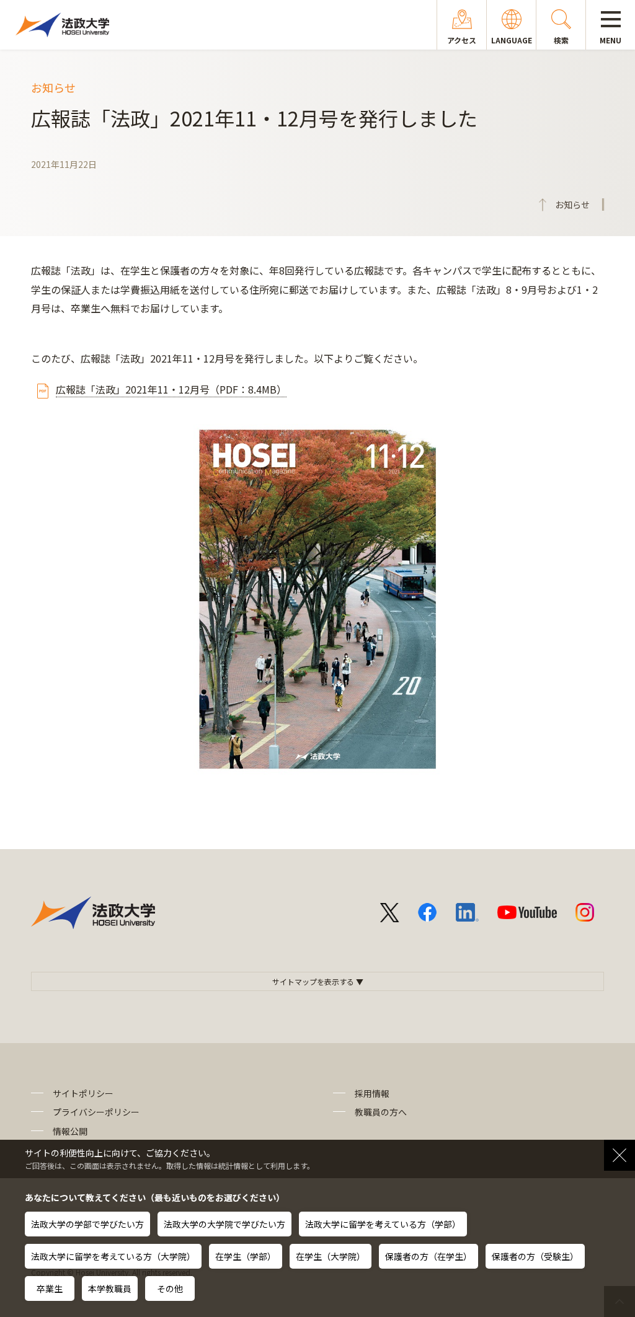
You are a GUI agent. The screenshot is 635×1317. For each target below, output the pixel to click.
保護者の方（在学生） (428, 1256)
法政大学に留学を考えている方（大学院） (113, 1256)
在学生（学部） (245, 1256)
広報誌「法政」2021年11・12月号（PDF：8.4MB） (171, 389)
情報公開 (70, 1131)
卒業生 (50, 1288)
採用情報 (372, 1093)
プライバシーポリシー (96, 1112)
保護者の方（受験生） (535, 1256)
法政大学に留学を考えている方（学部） (383, 1224)
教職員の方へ (381, 1112)
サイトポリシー (83, 1093)
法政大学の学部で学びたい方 (87, 1224)
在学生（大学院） (330, 1256)
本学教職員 (109, 1288)
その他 (170, 1288)
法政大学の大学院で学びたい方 (224, 1224)
